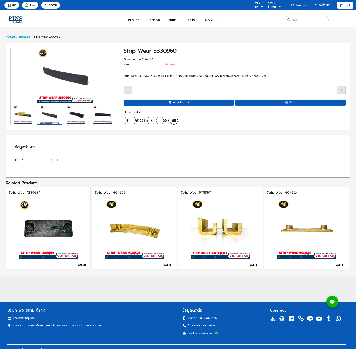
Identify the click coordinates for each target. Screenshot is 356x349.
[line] (165, 120)
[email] (174, 121)
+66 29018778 (207, 318)
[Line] (310, 319)
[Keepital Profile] (273, 319)
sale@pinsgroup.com (201, 333)
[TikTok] (328, 319)
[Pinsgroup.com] (281, 319)
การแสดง (24, 37)
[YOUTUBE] (318, 319)
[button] (65, 75)
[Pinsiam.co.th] (300, 319)
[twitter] (137, 120)
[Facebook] (291, 319)
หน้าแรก (10, 37)
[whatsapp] (155, 120)
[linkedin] (146, 120)
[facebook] (127, 120)
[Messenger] (338, 319)
